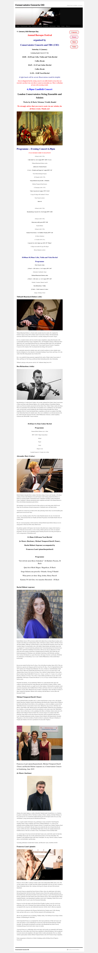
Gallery (58, 26)
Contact (63, 26)
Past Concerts (53, 26)
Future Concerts (24, 26)
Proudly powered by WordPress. (73, 949)
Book (30, 26)
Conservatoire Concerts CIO (29, 4)
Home (18, 26)
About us (68, 26)
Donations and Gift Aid (37, 26)
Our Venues (45, 26)
